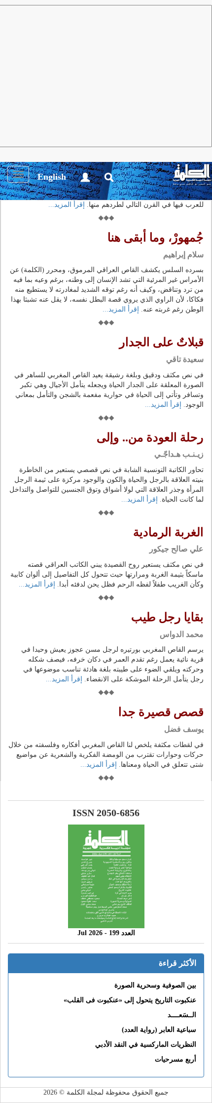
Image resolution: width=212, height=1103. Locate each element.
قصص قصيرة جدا (161, 712)
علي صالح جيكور (176, 549)
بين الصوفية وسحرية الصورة (155, 985)
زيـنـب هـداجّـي (179, 454)
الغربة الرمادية (168, 532)
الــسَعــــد (182, 1015)
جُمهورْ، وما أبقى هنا (155, 237)
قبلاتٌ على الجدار (161, 342)
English (51, 177)
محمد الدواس (182, 634)
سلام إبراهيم (183, 254)
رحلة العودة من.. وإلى (150, 437)
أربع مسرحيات (175, 1059)
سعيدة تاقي (185, 359)
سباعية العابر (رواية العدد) (159, 1029)
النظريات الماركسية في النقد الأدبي (145, 1044)
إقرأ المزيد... (66, 204)
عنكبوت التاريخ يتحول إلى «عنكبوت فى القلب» (130, 1000)
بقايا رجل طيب (167, 617)
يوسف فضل (184, 729)
